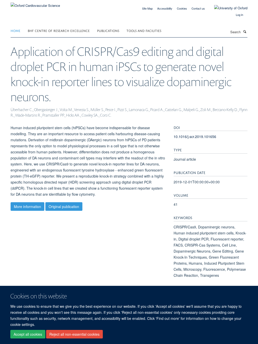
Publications (108, 30)
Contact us (198, 8)
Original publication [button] (64, 206)
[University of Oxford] (227, 8)
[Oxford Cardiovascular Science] (35, 3)
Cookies (182, 8)
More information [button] (27, 206)
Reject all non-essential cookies (74, 334)
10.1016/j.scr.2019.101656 (195, 136)
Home (15, 30)
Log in (239, 15)
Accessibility (164, 8)
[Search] (244, 31)
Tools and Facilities (143, 30)
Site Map (147, 8)
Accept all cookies (28, 334)
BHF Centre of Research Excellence (59, 30)
